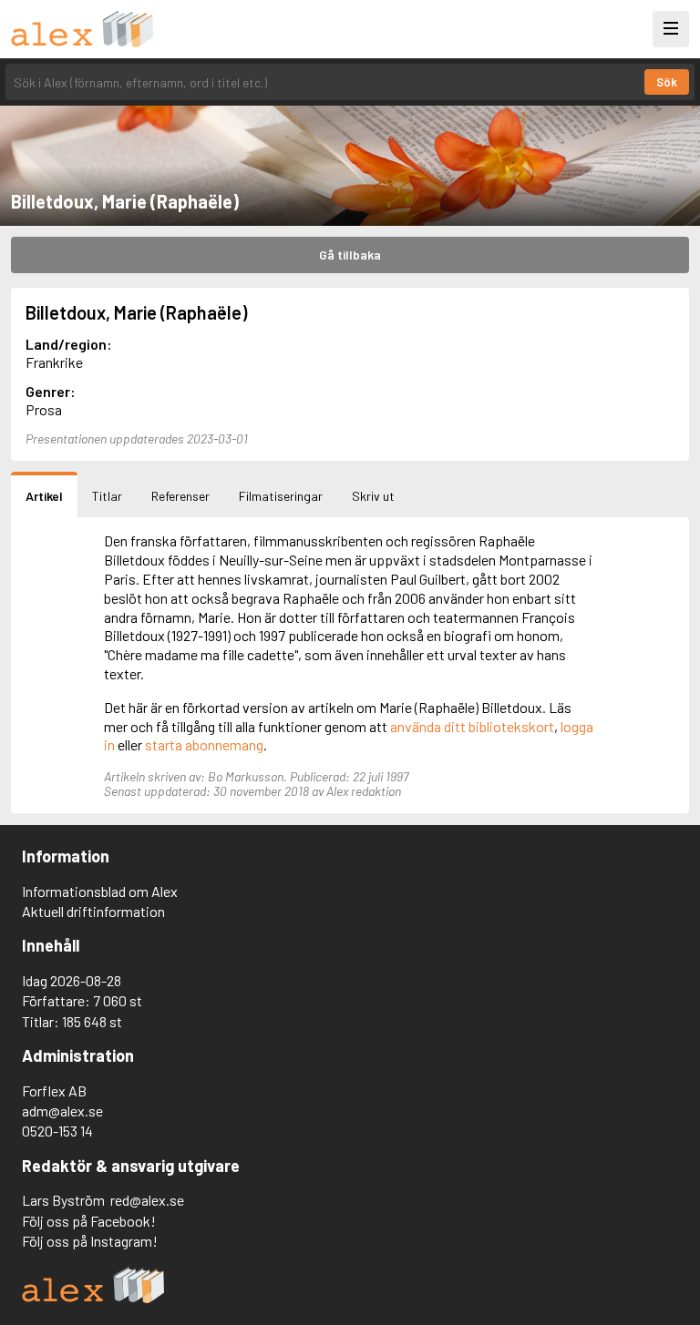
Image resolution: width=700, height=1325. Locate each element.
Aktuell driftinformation (93, 911)
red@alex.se (147, 1199)
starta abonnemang (204, 744)
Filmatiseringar (281, 496)
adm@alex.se (62, 1110)
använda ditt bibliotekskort (472, 726)
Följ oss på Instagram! (90, 1240)
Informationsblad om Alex (100, 891)
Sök (666, 82)
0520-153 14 (57, 1130)
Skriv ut (373, 496)
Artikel (44, 496)
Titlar (107, 496)
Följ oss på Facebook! (89, 1220)
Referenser (180, 496)
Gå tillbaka (350, 254)
